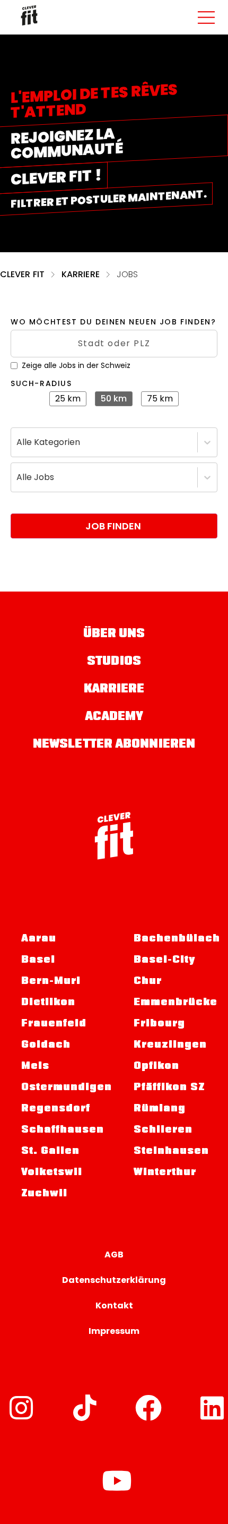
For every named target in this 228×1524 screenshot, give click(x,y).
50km (114, 398)
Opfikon (156, 1067)
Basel (38, 960)
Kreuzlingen (170, 1045)
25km (68, 398)
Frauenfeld (53, 1024)
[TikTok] (85, 1407)
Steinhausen (171, 1152)
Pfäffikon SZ (169, 1088)
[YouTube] (116, 1480)
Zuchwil (44, 1194)
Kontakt (114, 1305)
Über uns (114, 634)
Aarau (38, 939)
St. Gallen (50, 1152)
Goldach (46, 1045)
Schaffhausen (61, 1130)
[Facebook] (148, 1407)
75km (160, 398)
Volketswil (51, 1173)
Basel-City (164, 960)
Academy (114, 717)
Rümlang (160, 1109)
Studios (114, 661)
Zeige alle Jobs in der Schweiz (76, 365)
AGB (114, 1254)
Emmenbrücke (175, 1003)
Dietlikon (48, 1003)
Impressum (114, 1331)
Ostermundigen (61, 1088)
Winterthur (165, 1173)
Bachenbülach (177, 939)
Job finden (113, 526)
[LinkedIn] (212, 1407)
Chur (148, 982)
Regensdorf (55, 1109)
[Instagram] (21, 1407)
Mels (35, 1067)
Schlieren (163, 1130)
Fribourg (159, 1024)
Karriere (81, 274)
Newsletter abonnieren (114, 744)
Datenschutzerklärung (114, 1280)
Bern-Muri (51, 982)
